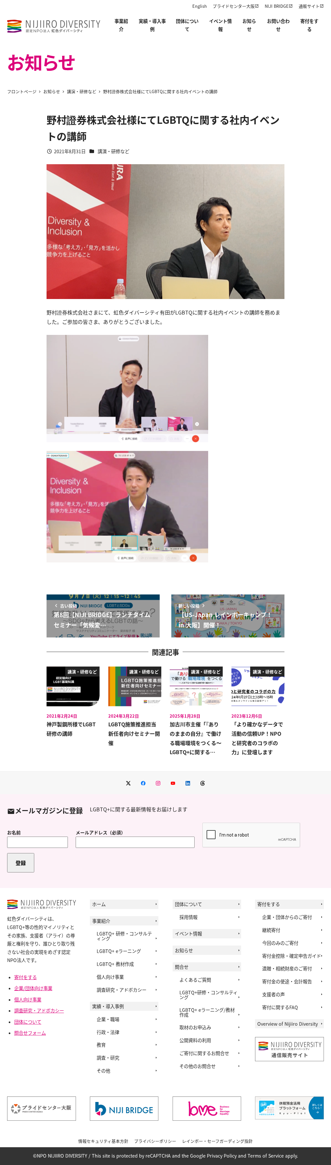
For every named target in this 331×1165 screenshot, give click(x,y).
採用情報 (188, 917)
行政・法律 (108, 1032)
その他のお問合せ (197, 1066)
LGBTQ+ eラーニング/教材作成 (207, 1012)
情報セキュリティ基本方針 (103, 1141)
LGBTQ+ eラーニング (119, 951)
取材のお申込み (195, 1027)
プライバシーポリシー (155, 1141)
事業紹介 (101, 921)
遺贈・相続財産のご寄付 (287, 968)
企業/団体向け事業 (33, 988)
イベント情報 (188, 933)
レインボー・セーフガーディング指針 (217, 1141)
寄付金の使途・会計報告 (287, 981)
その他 (103, 1070)
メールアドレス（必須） (100, 832)
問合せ (181, 967)
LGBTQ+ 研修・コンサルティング (124, 935)
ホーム (99, 904)
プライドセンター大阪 (234, 6)
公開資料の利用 (195, 1040)
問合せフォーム (30, 1033)
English (199, 6)
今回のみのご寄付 (280, 943)
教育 (101, 1045)
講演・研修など (113, 151)
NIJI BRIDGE (277, 6)
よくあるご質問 (195, 980)
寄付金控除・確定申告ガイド (291, 956)
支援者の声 (273, 994)
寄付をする (25, 977)
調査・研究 (108, 1057)
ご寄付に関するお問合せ (204, 1053)
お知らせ (184, 950)
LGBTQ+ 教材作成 (115, 964)
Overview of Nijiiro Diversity (287, 1024)
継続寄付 (271, 930)
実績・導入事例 (108, 1006)
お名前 (14, 832)
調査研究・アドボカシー (39, 1010)
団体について (27, 1022)
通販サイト (309, 6)
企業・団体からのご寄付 (287, 917)
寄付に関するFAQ (280, 1007)
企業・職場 (108, 1019)
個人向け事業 (27, 999)
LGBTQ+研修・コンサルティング (208, 994)
